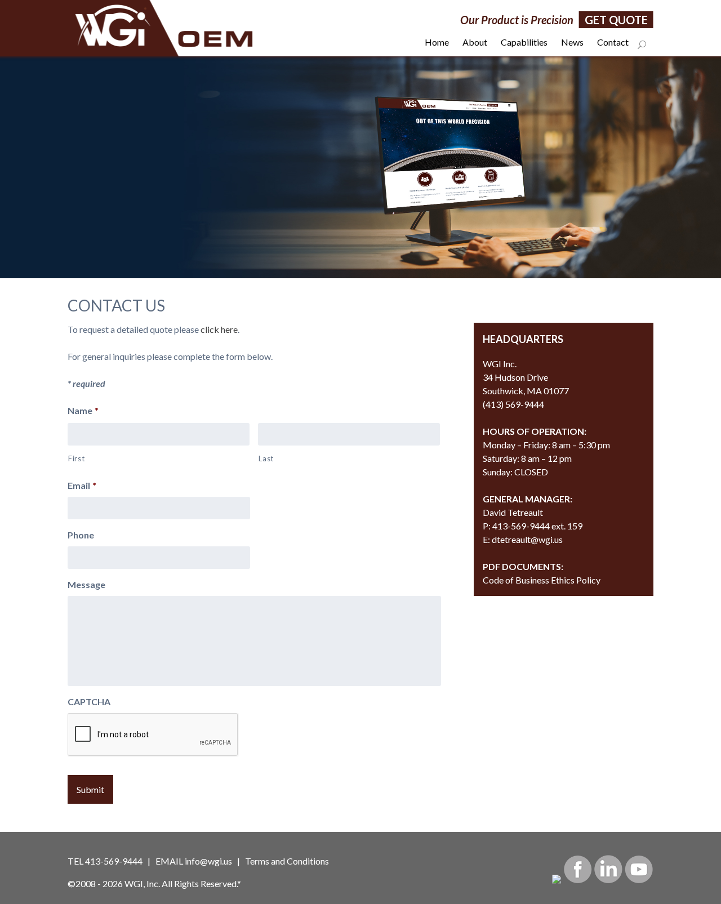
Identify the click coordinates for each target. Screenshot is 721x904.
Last (266, 458)
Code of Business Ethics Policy (541, 580)
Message (86, 584)
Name (83, 410)
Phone (81, 534)
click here (219, 329)
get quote (616, 19)
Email (82, 485)
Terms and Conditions (287, 861)
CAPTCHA (89, 701)
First (76, 458)
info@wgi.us (208, 861)
